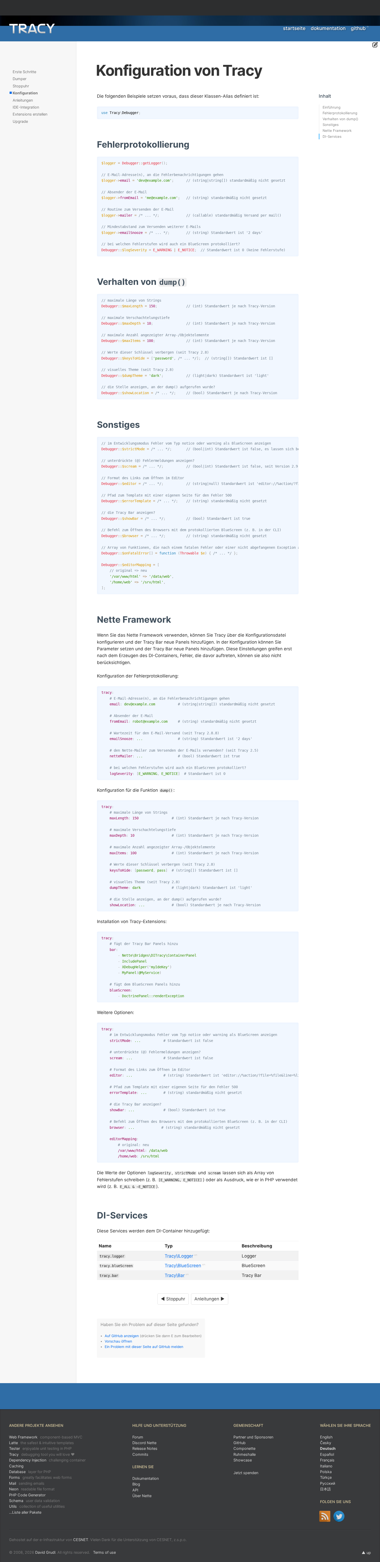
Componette (244, 1448)
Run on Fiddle (293, 111)
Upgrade (20, 121)
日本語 (325, 1489)
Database (30, 1471)
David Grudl (45, 1552)
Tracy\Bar (175, 1275)
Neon (32, 1489)
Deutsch (328, 1448)
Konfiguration (25, 93)
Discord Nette (144, 1443)
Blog (136, 1484)
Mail (26, 1483)
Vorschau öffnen (118, 1341)
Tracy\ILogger (179, 1256)
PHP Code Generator (27, 1495)
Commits (140, 1454)
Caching (16, 1466)
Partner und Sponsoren (253, 1437)
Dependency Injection (47, 1460)
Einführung (331, 107)
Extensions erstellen (30, 114)
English (326, 1437)
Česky (325, 1443)
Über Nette (141, 1496)
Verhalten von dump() (340, 119)
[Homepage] (32, 29)
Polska (326, 1471)
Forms (40, 1477)
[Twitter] (339, 1516)
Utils (37, 1506)
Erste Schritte (24, 72)
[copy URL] (191, 144)
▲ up (366, 1552)
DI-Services (332, 136)
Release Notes (144, 1448)
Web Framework (45, 1437)
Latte (41, 1443)
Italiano (326, 1466)
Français (327, 1460)
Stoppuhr (21, 86)
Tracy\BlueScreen (183, 1265)
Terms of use (104, 1552)
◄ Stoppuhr (173, 1298)
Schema (34, 1500)
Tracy (42, 1454)
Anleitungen (23, 100)
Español (327, 1454)
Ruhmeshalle (244, 1454)
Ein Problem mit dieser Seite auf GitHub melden (144, 1347)
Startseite (294, 28)
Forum (137, 1437)
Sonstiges (331, 125)
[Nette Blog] (324, 1516)
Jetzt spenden (245, 1472)
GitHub (358, 28)
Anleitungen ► (209, 1298)
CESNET (80, 1539)
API (135, 1490)
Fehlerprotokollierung (340, 113)
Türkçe (326, 1477)
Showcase (242, 1460)
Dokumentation (328, 28)
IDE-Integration (26, 107)
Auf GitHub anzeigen (122, 1336)
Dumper (19, 79)
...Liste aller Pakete (25, 1512)
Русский (327, 1483)
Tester (40, 1448)
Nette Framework (337, 130)
